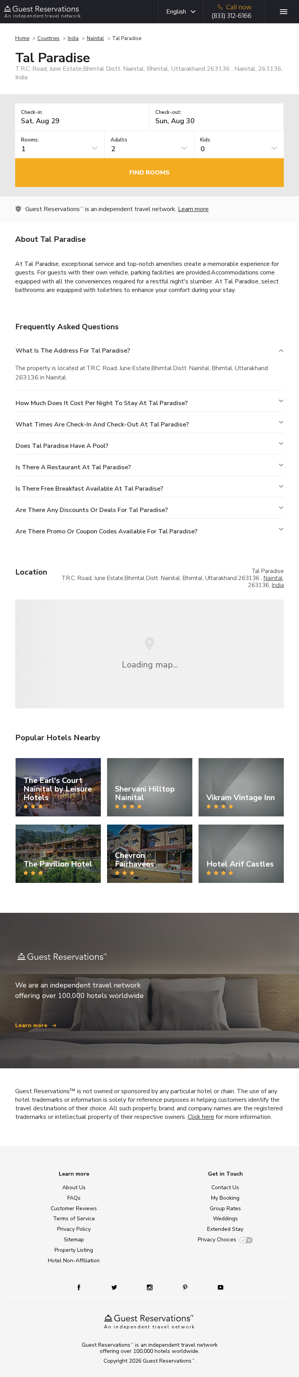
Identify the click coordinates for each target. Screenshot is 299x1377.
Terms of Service (74, 1218)
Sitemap (74, 1239)
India (73, 38)
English (176, 11)
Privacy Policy (74, 1229)
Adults (119, 140)
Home (22, 38)
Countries (48, 38)
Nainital (95, 38)
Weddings (225, 1218)
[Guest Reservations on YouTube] (217, 1287)
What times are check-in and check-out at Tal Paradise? (102, 424)
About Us (74, 1187)
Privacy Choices (217, 1239)
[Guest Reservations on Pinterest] (186, 1287)
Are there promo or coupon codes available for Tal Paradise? (106, 531)
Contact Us (225, 1187)
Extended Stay (225, 1229)
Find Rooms (149, 172)
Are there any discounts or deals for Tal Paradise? (92, 510)
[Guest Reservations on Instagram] (150, 1287)
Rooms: (30, 140)
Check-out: (168, 112)
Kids (205, 140)
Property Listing (74, 1250)
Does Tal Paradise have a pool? (62, 446)
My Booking (225, 1198)
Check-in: (32, 112)
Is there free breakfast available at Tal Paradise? (89, 488)
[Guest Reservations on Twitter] (115, 1287)
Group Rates (225, 1208)
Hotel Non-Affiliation (74, 1260)
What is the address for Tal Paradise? (73, 350)
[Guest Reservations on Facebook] (82, 1287)
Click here (201, 1117)
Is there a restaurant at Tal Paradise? (73, 467)
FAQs (74, 1198)
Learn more (193, 209)
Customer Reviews (74, 1208)
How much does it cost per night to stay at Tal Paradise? (102, 403)
